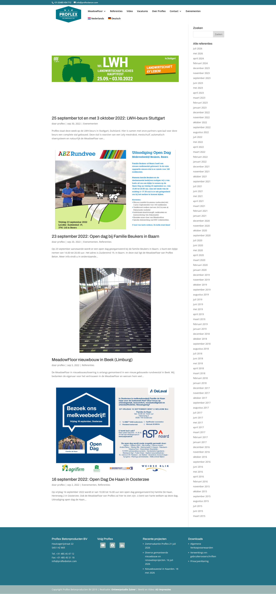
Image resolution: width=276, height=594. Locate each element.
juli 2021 (197, 186)
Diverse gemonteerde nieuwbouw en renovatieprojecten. (156, 556)
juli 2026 (197, 48)
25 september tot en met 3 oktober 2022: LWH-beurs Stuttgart (108, 118)
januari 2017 (200, 442)
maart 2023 (199, 97)
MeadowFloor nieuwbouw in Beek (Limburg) (92, 359)
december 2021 (201, 166)
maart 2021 (199, 206)
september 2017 (202, 402)
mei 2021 (198, 196)
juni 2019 (198, 304)
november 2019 (201, 279)
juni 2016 (198, 466)
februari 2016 (200, 481)
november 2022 (201, 117)
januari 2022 (200, 161)
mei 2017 (198, 422)
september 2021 (202, 181)
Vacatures (142, 11)
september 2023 (202, 78)
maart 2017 (199, 432)
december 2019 (201, 274)
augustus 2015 (201, 501)
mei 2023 (198, 87)
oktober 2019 (200, 284)
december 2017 (201, 388)
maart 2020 (199, 260)
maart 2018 (199, 373)
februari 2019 (200, 324)
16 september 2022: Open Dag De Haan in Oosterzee (100, 479)
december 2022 (201, 112)
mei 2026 (198, 53)
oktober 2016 (200, 456)
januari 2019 (200, 328)
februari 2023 (200, 102)
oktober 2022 (200, 122)
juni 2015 (198, 511)
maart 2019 (199, 319)
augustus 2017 (201, 407)
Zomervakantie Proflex (157, 543)
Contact (174, 11)
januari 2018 (200, 383)
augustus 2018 (201, 348)
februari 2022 (200, 156)
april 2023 (198, 92)
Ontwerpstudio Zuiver (123, 589)
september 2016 (202, 461)
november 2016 (201, 451)
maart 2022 (199, 151)
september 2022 (202, 127)
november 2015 (201, 486)
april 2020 (198, 255)
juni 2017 (198, 417)
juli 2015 (197, 506)
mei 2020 (198, 250)
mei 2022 (198, 141)
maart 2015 (199, 515)
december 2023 (201, 68)
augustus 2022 (201, 132)
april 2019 (198, 314)
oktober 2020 (200, 230)
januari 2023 (200, 107)
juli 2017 (197, 412)
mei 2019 (198, 309)
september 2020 (202, 235)
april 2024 (198, 58)
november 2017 (201, 392)
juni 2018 (198, 358)
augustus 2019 (201, 294)
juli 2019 (197, 299)
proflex (61, 123)
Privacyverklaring (199, 561)
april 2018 (198, 368)
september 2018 (202, 343)
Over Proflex (159, 11)
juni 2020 (198, 245)
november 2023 (201, 73)
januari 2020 (200, 269)
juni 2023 (198, 83)
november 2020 (201, 225)
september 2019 (202, 289)
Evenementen (193, 11)
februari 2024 (200, 63)
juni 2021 (198, 191)
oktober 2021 (200, 176)
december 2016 (201, 447)
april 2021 (198, 201)
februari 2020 (200, 264)
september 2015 (202, 496)
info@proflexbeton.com (64, 561)
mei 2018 (198, 363)
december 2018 (201, 333)
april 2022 (198, 146)
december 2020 (201, 220)
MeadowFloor (95, 11)
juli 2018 (197, 353)
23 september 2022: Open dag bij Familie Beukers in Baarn (105, 236)
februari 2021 (200, 210)
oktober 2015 (200, 491)
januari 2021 (200, 215)
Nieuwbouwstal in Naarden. (160, 568)
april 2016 (198, 476)
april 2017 (198, 427)
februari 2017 (200, 437)
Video (130, 11)
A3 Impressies (163, 589)
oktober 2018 (200, 338)
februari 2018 (200, 378)
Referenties (116, 11)
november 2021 (201, 171)
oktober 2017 (200, 397)
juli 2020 (197, 240)
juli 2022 (197, 137)
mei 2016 (198, 471)
